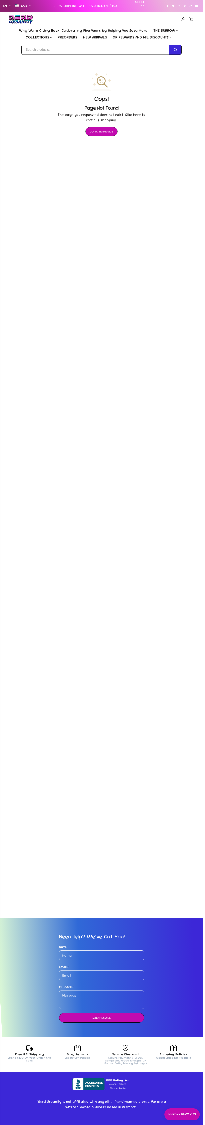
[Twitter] (173, 5)
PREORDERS (67, 37)
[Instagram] (179, 5)
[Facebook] (167, 5)
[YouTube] (196, 5)
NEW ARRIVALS (95, 37)
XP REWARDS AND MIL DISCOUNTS (141, 37)
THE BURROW (164, 30)
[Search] (175, 50)
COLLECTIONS (38, 37)
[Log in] (183, 19)
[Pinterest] (185, 5)
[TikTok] (190, 5)
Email (64, 967)
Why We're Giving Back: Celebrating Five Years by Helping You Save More (83, 30)
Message (66, 987)
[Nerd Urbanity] (21, 19)
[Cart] (191, 19)
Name (63, 947)
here (137, 114)
